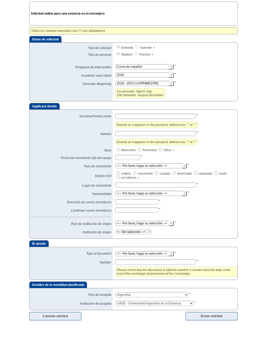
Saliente (146, 48)
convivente (146, 173)
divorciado (185, 173)
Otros (168, 150)
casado (165, 173)
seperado (206, 173)
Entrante (127, 48)
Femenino (150, 150)
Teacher (145, 54)
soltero (126, 173)
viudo (223, 173)
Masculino (129, 150)
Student (127, 54)
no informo (129, 178)
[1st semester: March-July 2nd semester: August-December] (171, 83)
